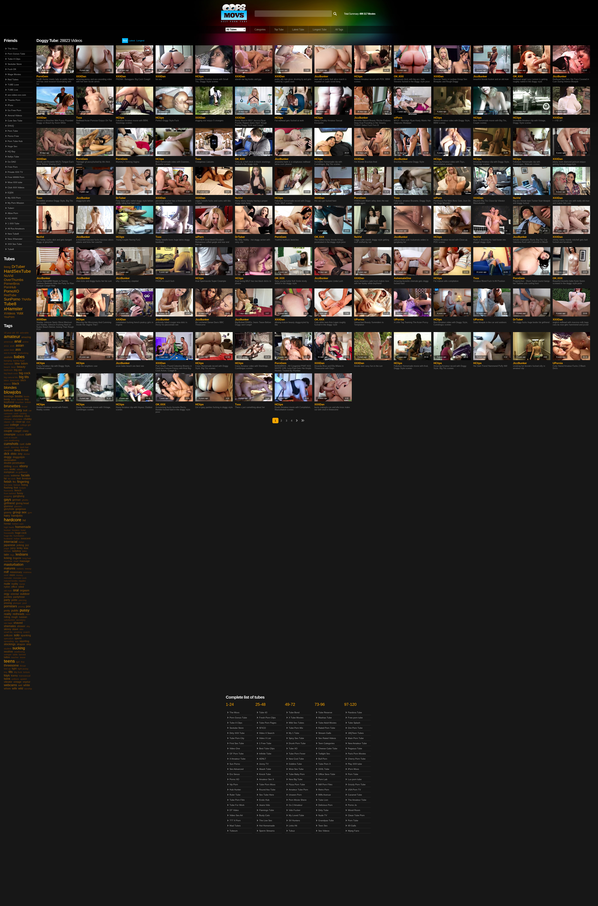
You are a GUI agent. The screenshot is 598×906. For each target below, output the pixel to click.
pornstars (10, 606)
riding (7, 617)
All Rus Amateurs (16, 228)
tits (11, 672)
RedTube (10, 295)
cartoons (8, 413)
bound (20, 399)
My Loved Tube (296, 815)
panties (8, 597)
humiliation (19, 535)
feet (19, 478)
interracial (10, 541)
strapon (21, 644)
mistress (27, 572)
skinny (7, 629)
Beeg (7, 266)
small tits (8, 632)
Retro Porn (323, 789)
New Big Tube (295, 779)
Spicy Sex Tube (296, 738)
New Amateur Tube (357, 743)
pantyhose (19, 597)
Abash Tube (265, 769)
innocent (25, 538)
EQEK (11, 192)
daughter (8, 450)
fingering (23, 481)
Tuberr (11, 208)
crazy (25, 431)
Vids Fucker (294, 810)
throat (23, 665)
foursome (8, 490)
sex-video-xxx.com (17, 95)
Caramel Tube (355, 794)
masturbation (13, 564)
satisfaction (9, 620)
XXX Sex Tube (15, 244)
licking (8, 558)
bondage (9, 396)
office (14, 586)
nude (7, 583)
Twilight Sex (324, 753)
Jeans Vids (264, 805)
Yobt (20, 313)
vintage (17, 682)
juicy (13, 548)
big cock (24, 373)
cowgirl (17, 431)
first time (8, 485)
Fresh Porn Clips (267, 717)
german (16, 500)
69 (17, 332)
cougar (19, 428)
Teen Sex (322, 825)
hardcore (12, 519)
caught (7, 416)
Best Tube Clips (267, 748)
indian (17, 538)
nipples (22, 581)
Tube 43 (263, 712)
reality (7, 614)
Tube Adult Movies (327, 722)
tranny (14, 675)
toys (7, 675)
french (17, 490)
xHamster (13, 308)
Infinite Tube (265, 753)
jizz (27, 545)
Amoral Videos (15, 115)
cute (28, 444)
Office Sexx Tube (326, 774)
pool (24, 603)
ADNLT (262, 758)
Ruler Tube (235, 794)
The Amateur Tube (357, 800)
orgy (6, 593)
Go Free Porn (14, 110)
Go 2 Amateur (295, 805)
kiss (26, 548)
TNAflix (26, 299)
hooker (7, 530)
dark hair (24, 447)
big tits (24, 377)
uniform (15, 679)
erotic (12, 469)
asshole (8, 357)
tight (14, 668)
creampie (9, 434)
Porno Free (13, 136)
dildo (14, 453)
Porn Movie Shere (297, 800)
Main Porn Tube (356, 738)
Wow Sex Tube (296, 769)
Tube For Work (237, 805)
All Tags (339, 29)
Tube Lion (323, 800)
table (15, 654)
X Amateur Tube (237, 758)
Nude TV (322, 815)
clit (13, 422)
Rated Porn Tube (326, 728)
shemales (10, 626)
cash (16, 413)
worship (28, 688)
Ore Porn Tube (355, 728)
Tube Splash (354, 722)
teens (9, 661)
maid (16, 561)
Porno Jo (352, 805)
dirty (20, 454)
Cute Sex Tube (15, 120)
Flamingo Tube (266, 810)
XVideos (9, 313)
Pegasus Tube (355, 748)
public (15, 610)
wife (14, 688)
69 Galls (352, 825)
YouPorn (9, 317)
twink (7, 678)
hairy (7, 515)
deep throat (21, 450)
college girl (25, 425)
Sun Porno (235, 764)
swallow (8, 651)
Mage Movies (14, 74)
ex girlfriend (21, 472)
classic (7, 422)
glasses (18, 506)
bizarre (7, 384)
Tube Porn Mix (296, 728)
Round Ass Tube (267, 789)
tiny (5, 672)
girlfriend (9, 503)
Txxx (79, 117)
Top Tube (278, 29)
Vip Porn (234, 784)
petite (14, 600)
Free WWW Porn (16, 177)
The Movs (12, 48)
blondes (10, 387)
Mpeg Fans (353, 830)
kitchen (7, 551)
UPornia (359, 319)
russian (23, 617)
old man (8, 590)
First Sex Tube (237, 743)
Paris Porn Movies (357, 753)
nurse (22, 584)
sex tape (8, 623)
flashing (8, 487)
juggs (6, 548)
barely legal (18, 360)
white (26, 685)
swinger (8, 654)
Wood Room (354, 810)
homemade (23, 527)
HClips (199, 76)
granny (8, 512)
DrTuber (18, 266)
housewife (9, 533)
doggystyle (19, 457)
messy (28, 568)
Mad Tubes (235, 825)
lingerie (17, 558)
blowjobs (12, 392)
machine (8, 561)
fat (5, 478)
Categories (260, 29)
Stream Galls (324, 733)
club (28, 422)
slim (21, 629)
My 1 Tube (294, 733)
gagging (8, 496)
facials (25, 475)
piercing (22, 600)
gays (7, 499)
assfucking (23, 353)
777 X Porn (235, 820)
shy (28, 626)
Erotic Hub (264, 800)
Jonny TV (263, 764)
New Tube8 (13, 233)
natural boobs (10, 581)
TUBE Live (13, 90)
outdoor (25, 593)
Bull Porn (322, 758)
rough (14, 617)
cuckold (20, 434)
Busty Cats (264, 815)
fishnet (17, 485)
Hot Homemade (267, 825)
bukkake (8, 410)
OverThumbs (13, 280)
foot (16, 487)
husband (8, 538)
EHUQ (11, 126)
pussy (24, 610)
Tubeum (234, 830)
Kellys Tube (13, 156)
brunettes (12, 406)
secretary (20, 620)
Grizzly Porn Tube (356, 784)
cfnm (27, 416)
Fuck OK (12, 69)
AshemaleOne (402, 278)
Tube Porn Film (237, 800)
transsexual (24, 675)
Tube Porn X (324, 764)
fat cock (11, 478)
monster (8, 578)
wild (20, 688)
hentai (7, 523)
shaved (18, 622)
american (8, 341)
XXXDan (81, 76)
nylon (7, 586)
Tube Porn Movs (267, 784)
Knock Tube (265, 774)
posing (21, 606)
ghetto (25, 500)
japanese (9, 545)
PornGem (42, 76)
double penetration (14, 463)
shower (21, 626)
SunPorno (12, 299)
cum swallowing (11, 440)
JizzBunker (321, 76)
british (28, 402)
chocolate (17, 419)
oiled (21, 586)
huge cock (20, 533)
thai (22, 662)
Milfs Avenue (324, 794)
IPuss (10, 105)
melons (20, 568)
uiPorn (398, 117)
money (19, 575)
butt (25, 410)
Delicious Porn (325, 805)
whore (7, 688)
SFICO (262, 728)
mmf (6, 575)
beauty (21, 366)
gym (30, 512)
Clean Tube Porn (356, 815)
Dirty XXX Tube (237, 733)
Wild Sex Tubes (296, 722)
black (15, 383)
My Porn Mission (16, 203)
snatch (26, 632)
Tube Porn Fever (297, 753)
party (7, 600)
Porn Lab (322, 779)
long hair (26, 558)
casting (23, 413)
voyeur (26, 682)
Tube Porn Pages (267, 722)
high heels (9, 527)
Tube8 (11, 249)
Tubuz (292, 830)
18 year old (9, 332)
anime (25, 341)
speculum (8, 638)
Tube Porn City (237, 738)
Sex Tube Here (266, 794)
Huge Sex (12, 146)
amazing (26, 337)
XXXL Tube (323, 769)
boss (13, 399)
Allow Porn (13, 213)
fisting (24, 485)
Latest (132, 40)
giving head (22, 503)
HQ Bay (11, 151)
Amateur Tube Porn (298, 789)
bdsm (24, 363)
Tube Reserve (325, 712)
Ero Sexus (235, 774)
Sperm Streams (267, 830)
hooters (15, 530)
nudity (14, 583)
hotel (23, 530)
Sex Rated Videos (327, 738)
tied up (7, 668)
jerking (20, 545)
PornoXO (11, 291)
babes (19, 356)
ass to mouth (10, 353)
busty (18, 410)
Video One (235, 748)
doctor (27, 454)
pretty (7, 610)
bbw (17, 363)
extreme (15, 475)
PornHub (10, 287)
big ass (18, 370)
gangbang (18, 496)
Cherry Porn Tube (356, 758)
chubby (28, 419)
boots (26, 396)
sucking (18, 648)
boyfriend (9, 402)
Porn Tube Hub (15, 141)
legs (12, 555)
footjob (22, 488)
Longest (140, 40)
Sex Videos (323, 830)
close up (20, 421)
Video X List (265, 738)
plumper (17, 603)
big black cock (11, 373)
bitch (23, 380)
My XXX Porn (14, 198)
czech (7, 447)
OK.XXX (399, 76)
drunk (15, 466)
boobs (19, 396)
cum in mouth (10, 437)
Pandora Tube (355, 712)
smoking (18, 632)
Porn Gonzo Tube (16, 54)
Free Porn (13, 167)
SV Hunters (294, 820)
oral (16, 590)
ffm (14, 482)
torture (26, 672)
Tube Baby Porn (297, 774)
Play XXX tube (355, 764)
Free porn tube (355, 717)
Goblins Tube (295, 764)
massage (25, 561)
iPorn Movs (353, 769)
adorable (24, 332)
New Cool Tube (296, 758)
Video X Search (266, 733)
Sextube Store (15, 64)
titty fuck (18, 672)
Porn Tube (13, 131)
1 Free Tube (265, 743)
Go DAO (12, 162)
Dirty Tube (323, 810)
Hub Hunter (235, 789)
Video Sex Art (236, 815)
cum (28, 434)
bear (13, 367)
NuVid (8, 276)
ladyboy (16, 551)
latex (24, 551)
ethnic (20, 469)
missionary (16, 572)
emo (6, 469)
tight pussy (23, 668)
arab (12, 346)
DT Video (234, 810)
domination (10, 460)
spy (16, 641)
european (9, 472)
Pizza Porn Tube (297, 784)
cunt (22, 444)
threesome (11, 665)
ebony (23, 466)
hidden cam (18, 524)
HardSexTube (17, 271)
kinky (20, 548)
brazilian (19, 402)
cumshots (11, 444)
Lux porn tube (355, 779)
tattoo (7, 657)
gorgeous (20, 509)
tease (22, 657)
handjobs (17, 515)
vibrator (8, 682)
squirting (24, 641)
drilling (7, 466)
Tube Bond (294, 712)
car (30, 410)
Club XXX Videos (16, 187)
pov (28, 606)
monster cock (19, 578)
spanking (26, 635)
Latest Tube (298, 29)
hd (24, 520)
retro (28, 614)
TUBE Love (13, 84)
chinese (8, 419)
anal (17, 341)
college (14, 424)
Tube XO (293, 748)
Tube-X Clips (14, 59)
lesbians (22, 554)
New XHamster (15, 239)
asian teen (9, 350)
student (7, 648)
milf (6, 572)
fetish (7, 481)
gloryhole (9, 509)
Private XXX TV (15, 172)
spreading (9, 641)
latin (6, 554)
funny (20, 493)
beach (7, 367)
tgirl (18, 662)
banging (8, 360)
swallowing (19, 651)
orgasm (24, 590)
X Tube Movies (296, 717)
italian (21, 542)
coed (6, 425)
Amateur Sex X (266, 779)
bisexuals (14, 380)
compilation (9, 428)
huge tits (8, 535)
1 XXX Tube (13, 223)
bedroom (8, 370)
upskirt (23, 679)
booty (7, 399)
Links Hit (293, 825)
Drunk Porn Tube (297, 743)
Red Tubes (13, 79)
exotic (7, 475)
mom (12, 575)
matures (9, 568)
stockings (10, 644)
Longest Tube (319, 29)
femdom (26, 478)
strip (28, 644)
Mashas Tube (325, 717)
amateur (12, 336)
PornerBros (12, 283)
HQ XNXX (12, 218)
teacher (15, 657)
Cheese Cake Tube (327, 748)
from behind (10, 493)
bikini (6, 380)
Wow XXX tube (15, 182)
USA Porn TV (354, 789)
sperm (18, 638)
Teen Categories (326, 743)
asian (20, 345)
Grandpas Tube (326, 820)
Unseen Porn (295, 794)
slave (15, 629)
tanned (22, 654)
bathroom (8, 363)
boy (27, 399)
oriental (15, 594)
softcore (8, 635)
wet (20, 685)
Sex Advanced (237, 769)
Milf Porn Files (325, 784)
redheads (18, 614)
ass (18, 349)
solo (16, 635)
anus (6, 346)
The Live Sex (265, 820)
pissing (8, 603)
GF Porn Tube (237, 753)
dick (6, 453)
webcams (10, 685)
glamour (8, 506)
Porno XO (234, 779)
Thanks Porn (14, 100)
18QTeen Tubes (356, 733)
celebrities (17, 416)
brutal (24, 406)
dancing (15, 447)
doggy (8, 457)
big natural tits (11, 377)
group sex (19, 512)
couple (8, 430)
